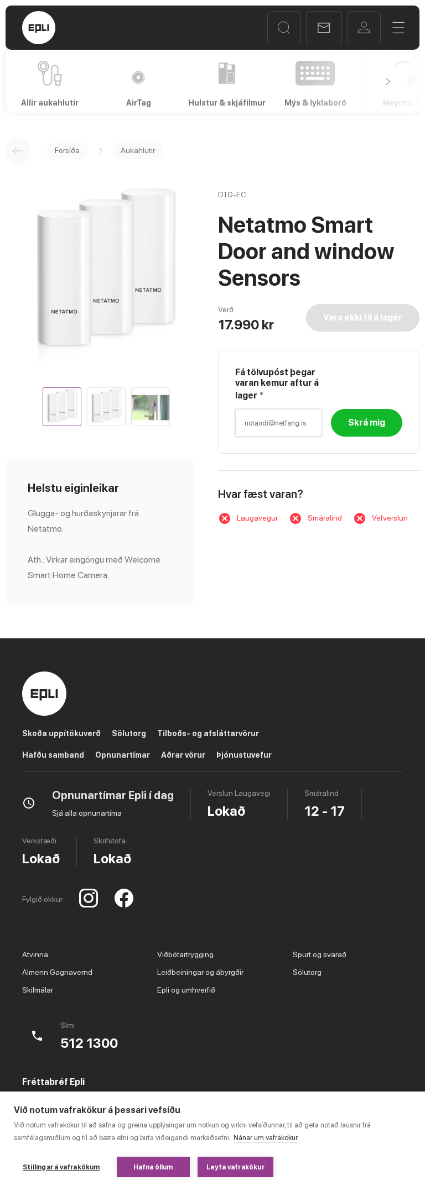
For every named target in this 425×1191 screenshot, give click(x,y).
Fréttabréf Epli (53, 1082)
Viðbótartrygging (185, 954)
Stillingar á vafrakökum (61, 1167)
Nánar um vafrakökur (266, 1138)
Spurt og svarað (319, 954)
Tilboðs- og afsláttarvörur (208, 733)
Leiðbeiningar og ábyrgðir (200, 972)
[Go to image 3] (150, 406)
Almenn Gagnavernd (57, 972)
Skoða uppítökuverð (61, 733)
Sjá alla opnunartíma (87, 813)
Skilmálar (37, 989)
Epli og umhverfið (186, 989)
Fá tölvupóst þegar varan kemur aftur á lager (277, 384)
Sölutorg (129, 733)
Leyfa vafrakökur (235, 1167)
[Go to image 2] (106, 406)
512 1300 (89, 1043)
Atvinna (35, 954)
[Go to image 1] (62, 406)
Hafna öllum (153, 1167)
